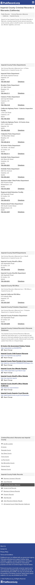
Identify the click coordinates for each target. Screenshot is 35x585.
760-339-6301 (5, 281)
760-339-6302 (5, 269)
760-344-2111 (5, 93)
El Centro (3, 447)
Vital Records (7, 498)
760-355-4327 (5, 82)
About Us (3, 546)
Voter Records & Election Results (12, 501)
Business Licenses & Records (11, 478)
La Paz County (5, 460)
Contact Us (3, 549)
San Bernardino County (7, 463)
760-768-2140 (5, 105)
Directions (21, 82)
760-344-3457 (5, 212)
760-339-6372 (5, 200)
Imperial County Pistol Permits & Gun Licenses (17, 361)
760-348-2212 (5, 142)
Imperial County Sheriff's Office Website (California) (14, 385)
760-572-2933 (5, 189)
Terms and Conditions (6, 554)
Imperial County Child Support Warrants (14, 353)
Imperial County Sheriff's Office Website (14, 376)
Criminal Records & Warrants (11, 485)
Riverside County (6, 450)
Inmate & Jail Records (9, 488)
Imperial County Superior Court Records (14, 393)
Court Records (7, 482)
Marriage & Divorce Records (11, 491)
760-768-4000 (5, 119)
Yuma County (5, 456)
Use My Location (8, 444)
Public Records (5, 14)
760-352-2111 (5, 154)
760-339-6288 (5, 324)
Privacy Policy (4, 552)
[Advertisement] (17, 43)
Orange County (5, 466)
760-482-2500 (5, 130)
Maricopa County (6, 469)
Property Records (8, 494)
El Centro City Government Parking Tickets (15, 346)
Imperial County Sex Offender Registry (14, 368)
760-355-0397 (5, 302)
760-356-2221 (5, 165)
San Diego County (6, 453)
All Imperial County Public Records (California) (16, 504)
